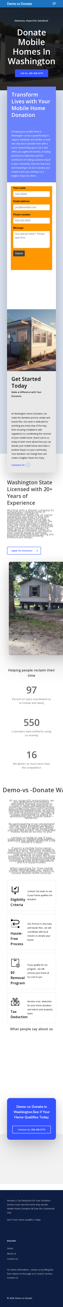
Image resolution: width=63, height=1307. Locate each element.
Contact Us (18, 465)
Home (10, 1248)
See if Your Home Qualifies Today (24, 1219)
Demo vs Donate (19, 3)
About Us (11, 1253)
